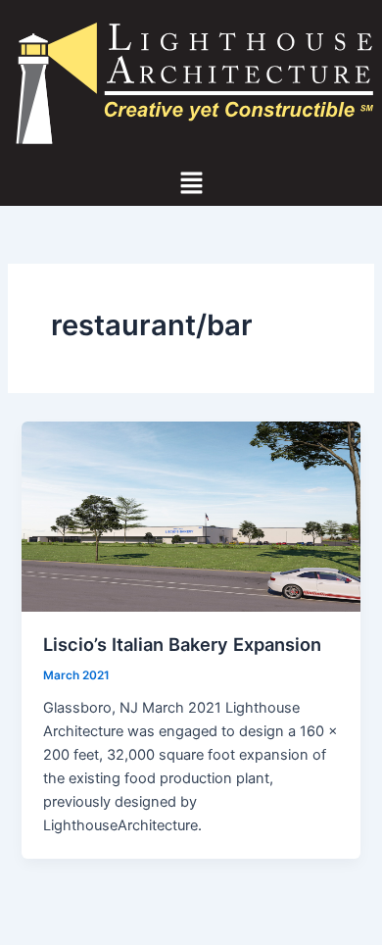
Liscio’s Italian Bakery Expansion (182, 644)
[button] (191, 185)
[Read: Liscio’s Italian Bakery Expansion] (190, 517)
